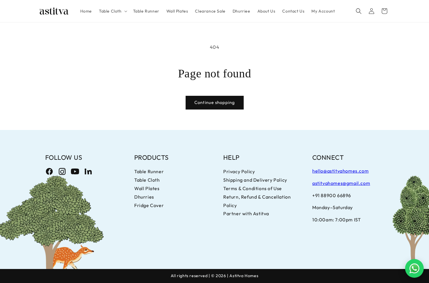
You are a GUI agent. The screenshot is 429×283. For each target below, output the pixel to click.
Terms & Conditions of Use (252, 188)
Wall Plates (147, 188)
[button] (112, 11)
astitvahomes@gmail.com (341, 183)
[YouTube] (75, 171)
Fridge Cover (149, 205)
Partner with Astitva (246, 213)
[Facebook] (49, 171)
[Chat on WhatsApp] (414, 268)
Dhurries (144, 197)
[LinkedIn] (88, 171)
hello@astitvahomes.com (340, 171)
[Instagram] (62, 171)
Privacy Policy (239, 171)
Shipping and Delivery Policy (255, 180)
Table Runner (149, 171)
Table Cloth (147, 180)
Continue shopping (214, 102)
